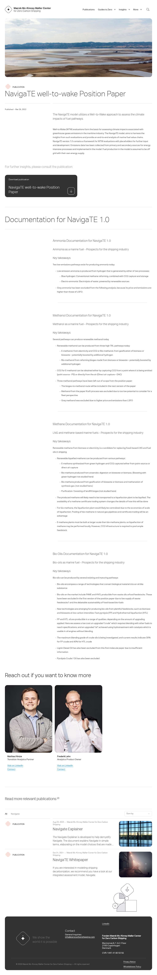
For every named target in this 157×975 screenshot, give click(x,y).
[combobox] (138, 814)
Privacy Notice (129, 962)
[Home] (28, 9)
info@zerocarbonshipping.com (80, 937)
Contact (11, 769)
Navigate (15, 814)
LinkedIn (105, 924)
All (6, 814)
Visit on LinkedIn (15, 766)
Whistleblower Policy (132, 967)
